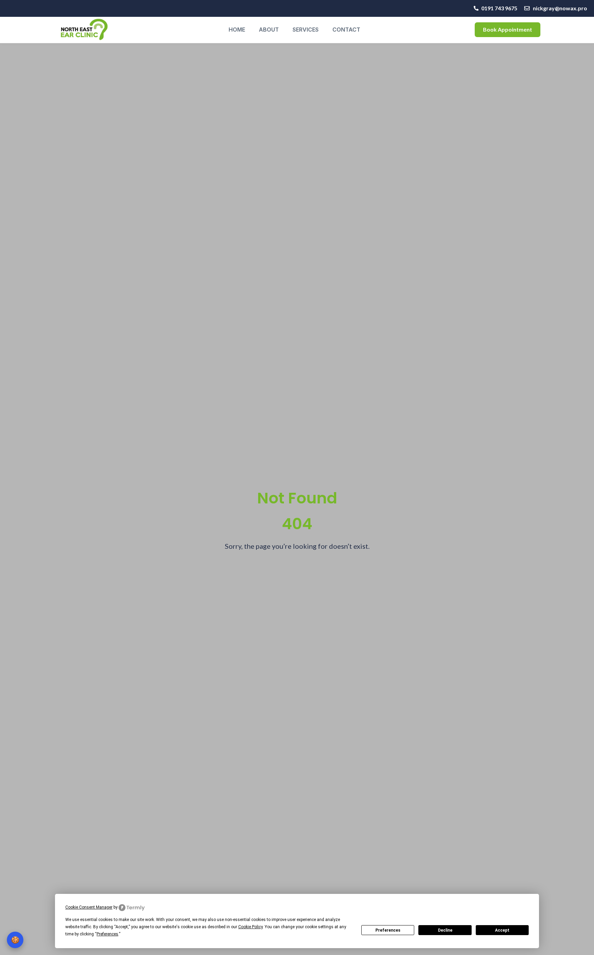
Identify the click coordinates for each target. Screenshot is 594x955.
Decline (445, 930)
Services (306, 29)
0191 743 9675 (499, 8)
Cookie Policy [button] (250, 926)
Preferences (387, 930)
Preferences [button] (107, 934)
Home (237, 29)
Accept (502, 930)
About (269, 29)
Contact (346, 29)
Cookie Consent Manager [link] (88, 907)
